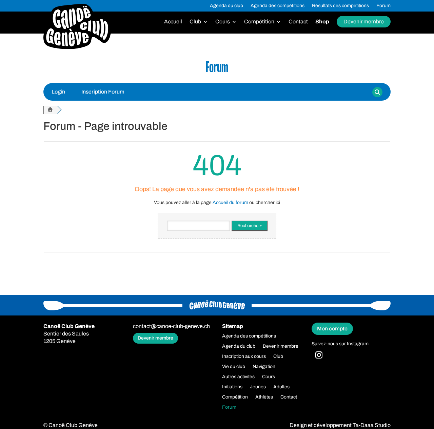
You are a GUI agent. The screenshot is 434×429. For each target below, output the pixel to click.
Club (195, 21)
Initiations (232, 387)
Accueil (173, 21)
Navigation (264, 366)
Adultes (281, 387)
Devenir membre (363, 21)
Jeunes (258, 387)
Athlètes (264, 397)
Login (58, 92)
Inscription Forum (102, 92)
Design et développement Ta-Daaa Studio (340, 425)
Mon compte (332, 328)
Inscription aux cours (244, 356)
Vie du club (233, 366)
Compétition (259, 21)
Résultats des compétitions (340, 5)
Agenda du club (226, 5)
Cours (222, 21)
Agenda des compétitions (277, 5)
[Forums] (50, 110)
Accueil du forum (230, 202)
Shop (322, 21)
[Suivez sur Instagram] (319, 355)
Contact (298, 21)
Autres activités (238, 376)
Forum (383, 5)
